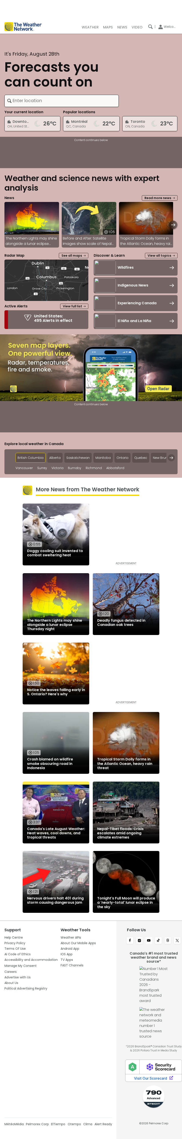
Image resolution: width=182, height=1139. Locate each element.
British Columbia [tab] (31, 458)
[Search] (150, 26)
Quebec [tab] (140, 458)
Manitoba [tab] (103, 458)
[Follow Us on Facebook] (130, 940)
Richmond (94, 468)
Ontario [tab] (123, 458)
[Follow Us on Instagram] (139, 940)
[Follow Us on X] (177, 940)
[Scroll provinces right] (171, 457)
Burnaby (74, 468)
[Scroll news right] (173, 225)
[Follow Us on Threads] (168, 940)
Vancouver (24, 468)
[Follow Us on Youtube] (149, 940)
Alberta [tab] (55, 458)
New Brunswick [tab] (164, 458)
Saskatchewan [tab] (78, 458)
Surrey (42, 468)
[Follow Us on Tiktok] (158, 940)
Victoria (57, 468)
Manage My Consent (20, 966)
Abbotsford (115, 468)
